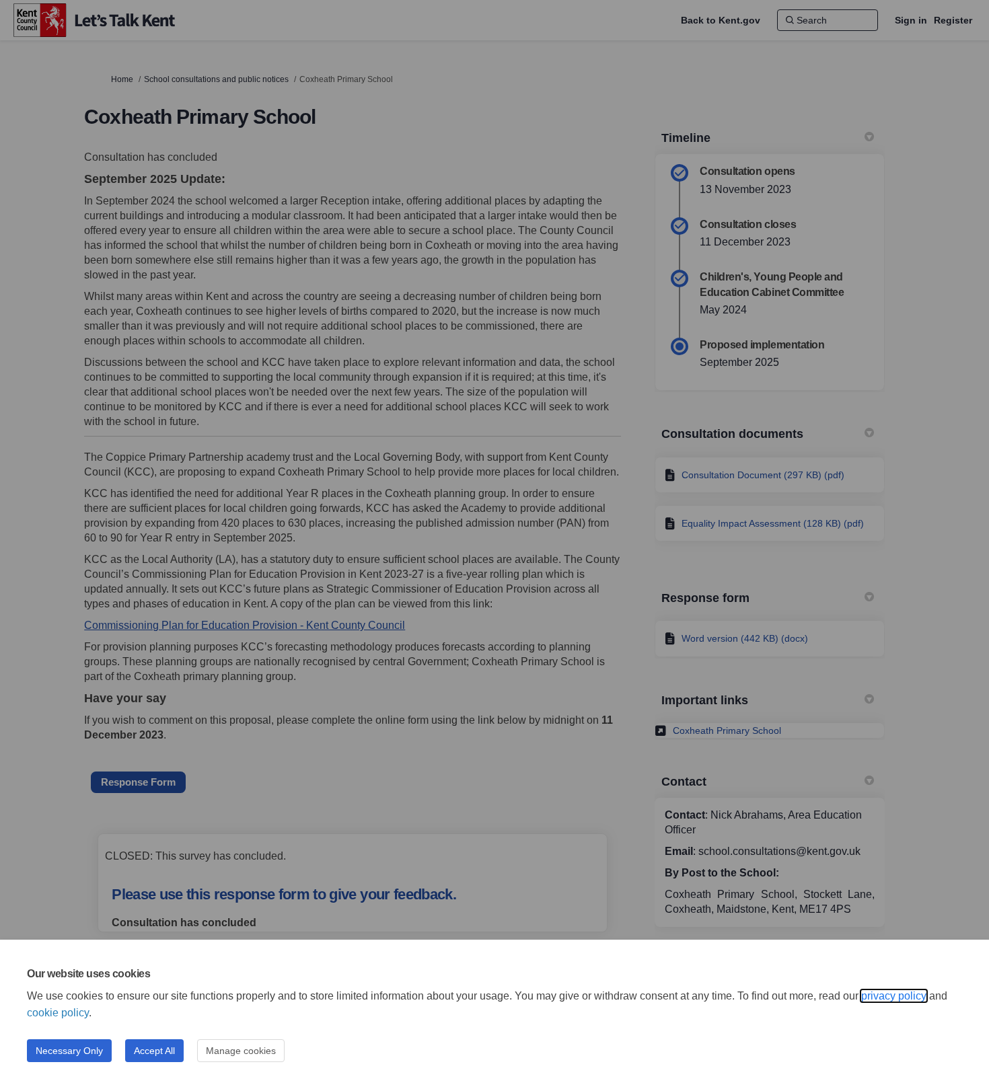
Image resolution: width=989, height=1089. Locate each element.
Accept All (154, 1050)
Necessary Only (69, 1050)
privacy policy (893, 996)
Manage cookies (241, 1050)
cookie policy (58, 1012)
